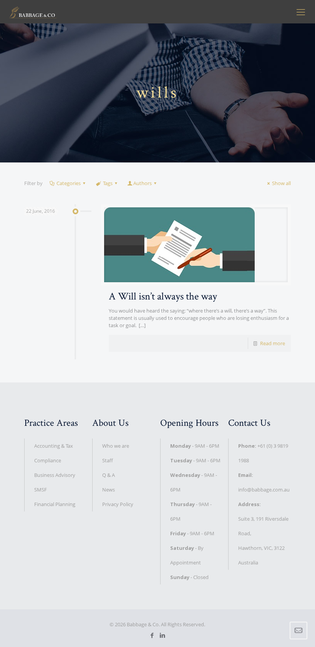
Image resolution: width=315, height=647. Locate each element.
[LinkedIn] (163, 635)
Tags (108, 183)
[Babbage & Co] (33, 11)
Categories (68, 183)
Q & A (108, 475)
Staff (107, 460)
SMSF (40, 489)
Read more (272, 343)
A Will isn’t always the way (163, 296)
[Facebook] (152, 635)
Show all (281, 183)
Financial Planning (54, 504)
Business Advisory (54, 475)
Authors (142, 183)
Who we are (115, 445)
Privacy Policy (117, 504)
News (108, 489)
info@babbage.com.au (264, 489)
